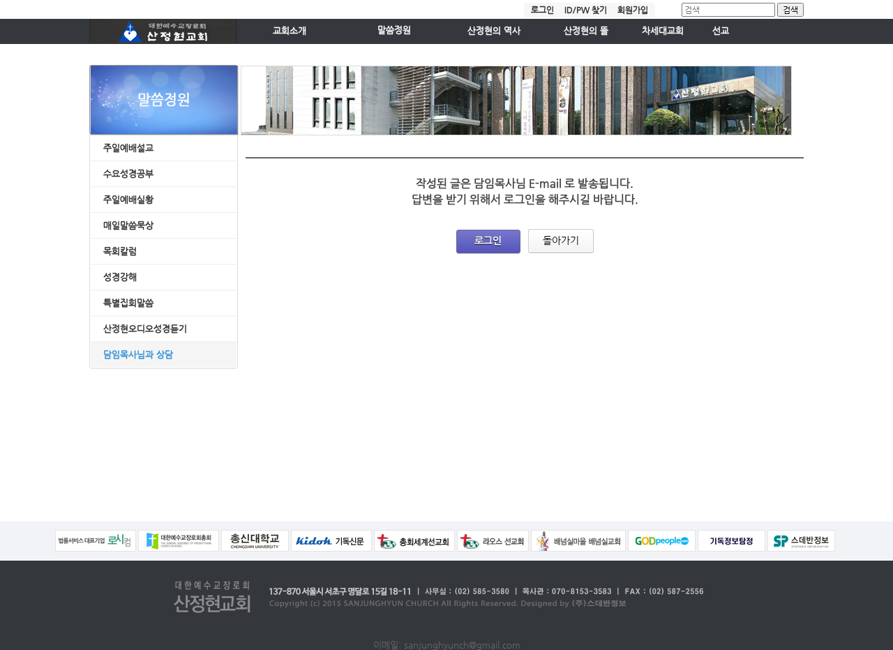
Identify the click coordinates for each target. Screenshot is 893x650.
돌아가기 (561, 240)
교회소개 (289, 30)
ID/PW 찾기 (585, 10)
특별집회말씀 (128, 302)
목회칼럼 (120, 251)
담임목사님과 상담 (138, 354)
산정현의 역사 (493, 30)
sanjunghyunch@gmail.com (462, 645)
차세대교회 (663, 30)
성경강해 (120, 277)
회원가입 (632, 10)
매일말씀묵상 (128, 225)
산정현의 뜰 (586, 30)
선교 (720, 30)
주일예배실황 (128, 199)
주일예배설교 (128, 147)
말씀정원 (394, 29)
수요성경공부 (128, 173)
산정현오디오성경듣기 (145, 328)
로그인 (542, 10)
